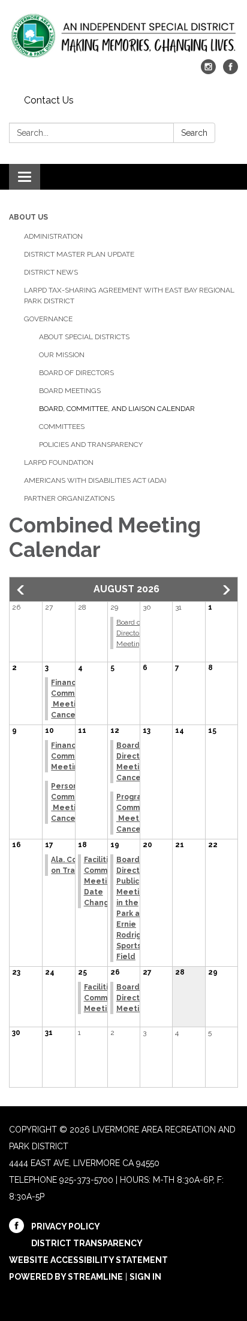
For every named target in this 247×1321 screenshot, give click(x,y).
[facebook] (230, 71)
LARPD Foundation (59, 462)
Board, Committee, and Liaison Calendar (117, 408)
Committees (62, 426)
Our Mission (62, 355)
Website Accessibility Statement (88, 1260)
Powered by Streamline (66, 1277)
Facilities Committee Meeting (105, 998)
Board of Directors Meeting (130, 633)
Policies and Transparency (91, 444)
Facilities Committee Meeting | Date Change (105, 881)
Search (194, 133)
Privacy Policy (65, 1226)
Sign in (145, 1277)
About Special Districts (84, 337)
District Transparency (87, 1243)
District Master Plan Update (79, 254)
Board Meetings (70, 390)
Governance (48, 319)
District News (51, 272)
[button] (22, 590)
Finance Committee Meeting (72, 756)
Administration (53, 236)
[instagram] (208, 71)
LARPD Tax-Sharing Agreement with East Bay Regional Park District (129, 295)
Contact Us (49, 100)
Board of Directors (76, 373)
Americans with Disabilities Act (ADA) (95, 480)
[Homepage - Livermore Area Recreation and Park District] (123, 35)
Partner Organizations (69, 498)
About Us (28, 217)
